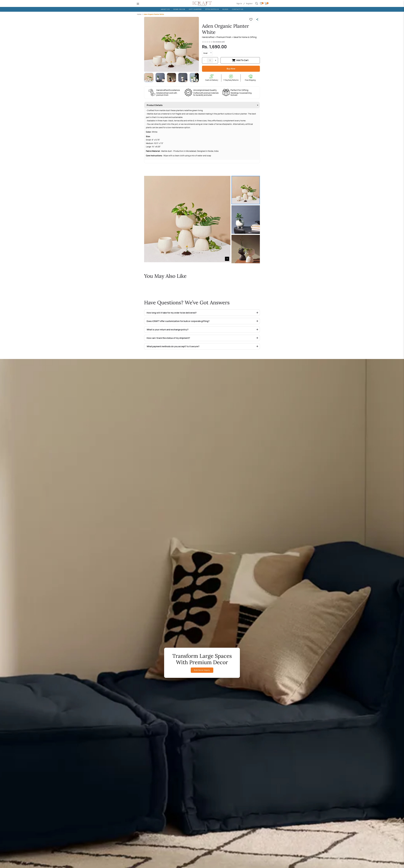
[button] (213, 42)
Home (139, 14)
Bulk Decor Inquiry (202, 670)
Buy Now (231, 68)
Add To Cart (242, 60)
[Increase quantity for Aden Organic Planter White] (215, 60)
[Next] (227, 259)
